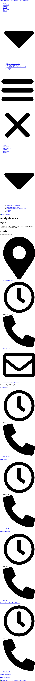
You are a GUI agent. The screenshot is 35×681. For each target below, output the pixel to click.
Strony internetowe (5, 677)
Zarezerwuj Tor (7, 6)
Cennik (5, 8)
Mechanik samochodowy (13, 65)
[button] (17, 107)
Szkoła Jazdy (3, 459)
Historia (9, 68)
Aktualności (6, 5)
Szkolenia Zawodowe (5, 531)
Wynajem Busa (4, 387)
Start (4, 3)
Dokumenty (6, 9)
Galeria (8, 70)
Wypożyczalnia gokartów (13, 64)
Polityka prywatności (5, 674)
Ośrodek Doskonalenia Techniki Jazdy (16, 67)
